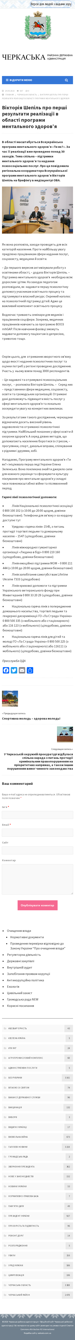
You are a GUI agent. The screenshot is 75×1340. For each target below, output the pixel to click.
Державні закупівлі (20, 961)
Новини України (17, 1186)
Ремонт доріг (16, 1235)
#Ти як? (12, 1048)
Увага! (11, 1255)
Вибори (12, 1117)
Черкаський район (19, 1295)
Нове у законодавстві (21, 1176)
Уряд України (15, 1265)
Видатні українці (17, 1127)
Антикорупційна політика (25, 980)
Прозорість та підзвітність (23, 1225)
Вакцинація (15, 1107)
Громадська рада (18, 1156)
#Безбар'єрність (17, 1028)
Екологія (13, 986)
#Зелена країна (16, 1038)
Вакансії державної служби (24, 1097)
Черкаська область (27, 94)
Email (6, 825)
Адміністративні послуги (22, 1067)
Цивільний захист (19, 993)
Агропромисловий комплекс (25, 1058)
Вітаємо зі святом (18, 1087)
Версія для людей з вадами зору (51, 4)
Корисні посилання (20, 1006)
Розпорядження (18, 1245)
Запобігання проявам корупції (28, 974)
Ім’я (5, 807)
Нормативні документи (27, 937)
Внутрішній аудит (19, 967)
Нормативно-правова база (23, 1196)
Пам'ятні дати (16, 1206)
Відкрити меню (20, 80)
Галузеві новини (18, 1146)
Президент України (19, 1216)
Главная (9, 94)
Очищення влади (19, 931)
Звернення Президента (21, 1166)
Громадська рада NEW (22, 999)
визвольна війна (18, 1137)
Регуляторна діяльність (24, 955)
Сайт (5, 842)
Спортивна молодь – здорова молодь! (31, 718)
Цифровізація (16, 1275)
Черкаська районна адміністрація (37, 25)
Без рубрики (15, 1077)
